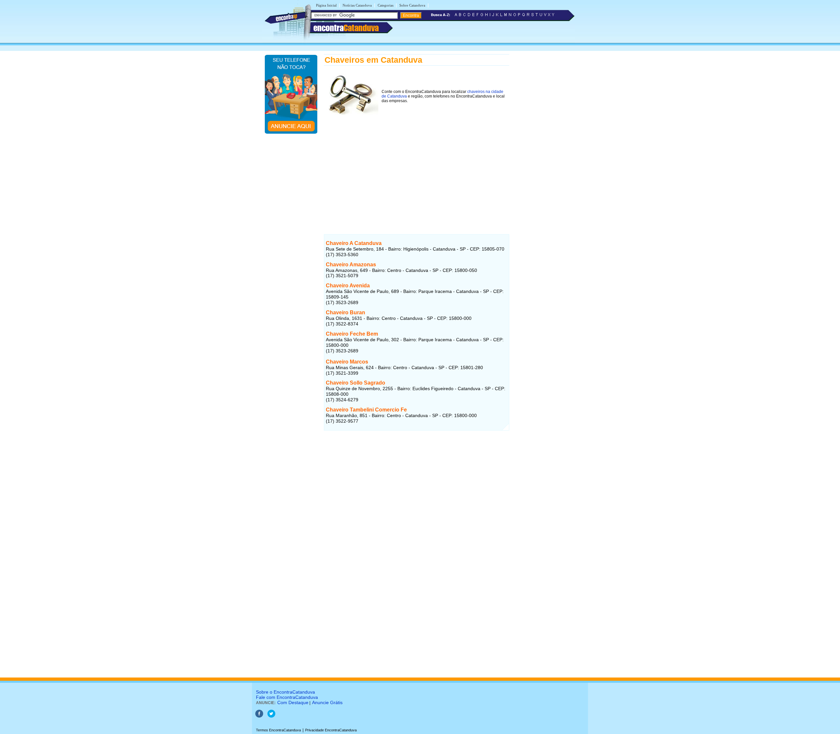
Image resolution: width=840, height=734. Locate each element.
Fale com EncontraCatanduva (287, 697)
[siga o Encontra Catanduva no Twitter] (271, 716)
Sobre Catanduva (412, 5)
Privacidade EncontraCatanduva (331, 730)
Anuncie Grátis (327, 702)
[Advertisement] (416, 167)
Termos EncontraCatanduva (278, 730)
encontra (346, 28)
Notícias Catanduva (357, 5)
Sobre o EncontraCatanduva (285, 692)
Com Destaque (292, 702)
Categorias (385, 5)
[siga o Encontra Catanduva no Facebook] (259, 716)
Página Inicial (326, 5)
